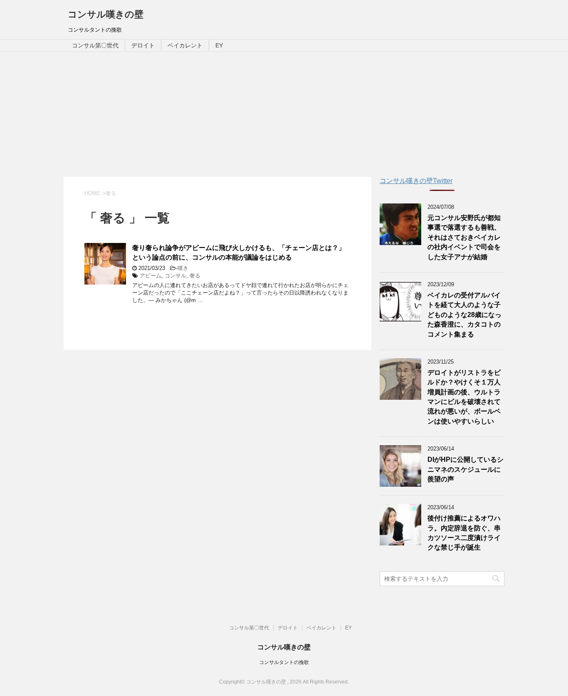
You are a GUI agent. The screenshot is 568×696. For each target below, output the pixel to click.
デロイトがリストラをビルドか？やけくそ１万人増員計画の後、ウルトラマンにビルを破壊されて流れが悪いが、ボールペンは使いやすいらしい (464, 397)
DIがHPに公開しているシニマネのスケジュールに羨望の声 (465, 469)
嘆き (183, 268)
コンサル (175, 275)
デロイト (143, 45)
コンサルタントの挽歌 (284, 662)
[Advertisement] (284, 114)
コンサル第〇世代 (95, 45)
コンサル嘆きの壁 (105, 14)
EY (219, 45)
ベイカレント (185, 45)
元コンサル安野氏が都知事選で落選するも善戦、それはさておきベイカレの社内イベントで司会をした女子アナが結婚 (464, 237)
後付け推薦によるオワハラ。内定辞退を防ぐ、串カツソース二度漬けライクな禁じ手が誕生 (464, 533)
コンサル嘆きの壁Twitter (416, 180)
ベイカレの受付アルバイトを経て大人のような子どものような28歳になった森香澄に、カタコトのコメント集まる (464, 315)
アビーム (150, 275)
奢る (195, 275)
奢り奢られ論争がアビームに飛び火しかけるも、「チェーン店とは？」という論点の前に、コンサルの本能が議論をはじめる (238, 252)
